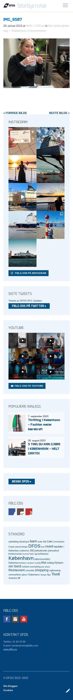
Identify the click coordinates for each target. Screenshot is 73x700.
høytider (58, 546)
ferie (43, 547)
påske (47, 567)
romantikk (29, 570)
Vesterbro (12, 578)
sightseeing (54, 570)
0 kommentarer (37, 30)
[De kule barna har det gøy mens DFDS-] (50, 225)
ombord (25, 567)
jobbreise (24, 551)
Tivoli (55, 574)
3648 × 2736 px (35, 25)
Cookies (8, 690)
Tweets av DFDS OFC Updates (25, 300)
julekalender (40, 550)
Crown (11, 546)
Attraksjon (24, 542)
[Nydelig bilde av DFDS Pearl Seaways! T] (50, 169)
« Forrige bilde (15, 113)
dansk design (21, 547)
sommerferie (14, 575)
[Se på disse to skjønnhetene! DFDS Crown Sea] (22, 225)
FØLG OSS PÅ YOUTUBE (29, 385)
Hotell (49, 546)
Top (66, 690)
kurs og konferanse (39, 554)
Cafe (49, 541)
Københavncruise (17, 563)
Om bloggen (10, 686)
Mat (43, 562)
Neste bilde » (59, 113)
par (42, 567)
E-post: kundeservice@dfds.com (20, 645)
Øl (19, 578)
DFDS (34, 545)
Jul (32, 550)
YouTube (28, 511)
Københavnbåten (42, 559)
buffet (40, 542)
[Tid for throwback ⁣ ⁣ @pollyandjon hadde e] (50, 197)
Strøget (43, 575)
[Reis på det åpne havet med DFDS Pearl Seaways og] (22, 253)
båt (44, 542)
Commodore (58, 542)
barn (33, 541)
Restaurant (16, 570)
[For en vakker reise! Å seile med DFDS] (22, 197)
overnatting (35, 566)
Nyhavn (58, 562)
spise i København (30, 575)
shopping (42, 570)
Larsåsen (30, 563)
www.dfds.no (10, 649)
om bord (14, 566)
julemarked (53, 550)
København (21, 558)
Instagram (20, 511)
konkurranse (15, 553)
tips (49, 574)
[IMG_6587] (36, 87)
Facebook (11, 511)
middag (50, 563)
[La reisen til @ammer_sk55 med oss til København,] (22, 141)
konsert (26, 554)
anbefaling (13, 542)
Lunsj (38, 562)
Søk (65, 5)
